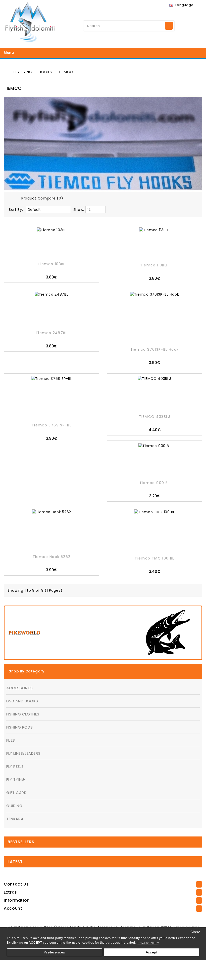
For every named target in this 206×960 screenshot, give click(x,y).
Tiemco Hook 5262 (52, 556)
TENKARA (14, 818)
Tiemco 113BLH (154, 265)
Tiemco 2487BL (51, 332)
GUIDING (14, 805)
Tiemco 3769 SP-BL (51, 425)
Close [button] (195, 932)
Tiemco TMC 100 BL (154, 558)
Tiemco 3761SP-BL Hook (154, 349)
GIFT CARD (16, 792)
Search (169, 26)
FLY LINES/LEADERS (23, 753)
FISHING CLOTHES (22, 714)
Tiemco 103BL (51, 263)
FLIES (10, 740)
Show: (78, 209)
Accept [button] (152, 952)
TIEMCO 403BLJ (154, 416)
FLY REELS (15, 766)
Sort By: (16, 209)
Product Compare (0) (42, 198)
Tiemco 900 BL (154, 482)
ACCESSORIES (19, 688)
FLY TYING (23, 71)
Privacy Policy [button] (148, 943)
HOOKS (45, 71)
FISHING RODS (19, 727)
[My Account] (183, 25)
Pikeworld (24, 632)
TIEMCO (66, 71)
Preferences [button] (54, 952)
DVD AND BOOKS (22, 701)
